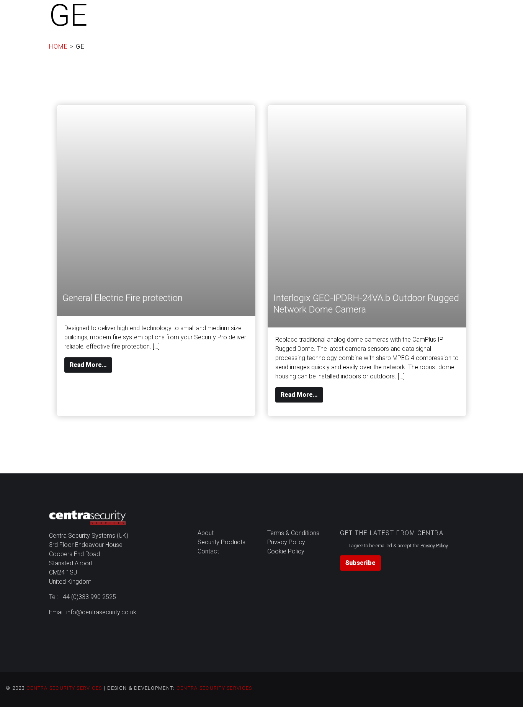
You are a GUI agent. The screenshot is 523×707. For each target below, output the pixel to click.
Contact (208, 551)
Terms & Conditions (293, 533)
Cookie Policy (285, 551)
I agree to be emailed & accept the (398, 545)
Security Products (419, 12)
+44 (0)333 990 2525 (87, 597)
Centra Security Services (64, 688)
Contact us (489, 12)
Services (356, 12)
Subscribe (360, 562)
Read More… (91, 364)
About (313, 12)
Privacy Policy (286, 542)
